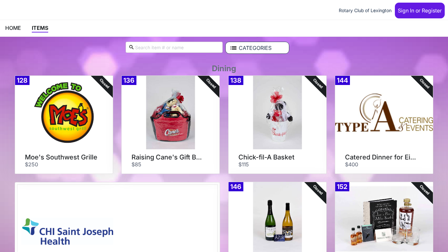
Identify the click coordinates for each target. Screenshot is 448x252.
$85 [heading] (136, 164)
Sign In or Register (420, 10)
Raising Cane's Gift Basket (168, 157)
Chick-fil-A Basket (266, 157)
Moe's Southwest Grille (61, 157)
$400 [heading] (351, 164)
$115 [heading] (243, 164)
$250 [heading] (31, 164)
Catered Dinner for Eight (381, 157)
